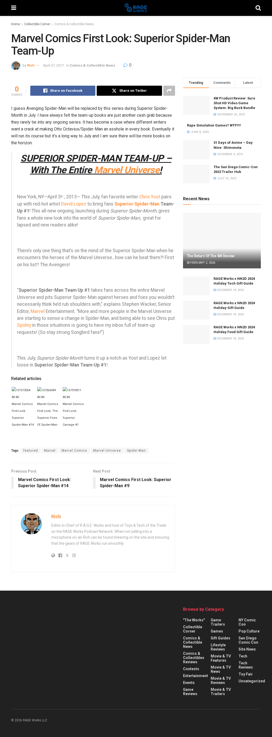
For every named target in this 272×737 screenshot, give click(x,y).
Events (189, 683)
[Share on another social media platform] (169, 91)
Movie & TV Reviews (221, 680)
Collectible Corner (37, 24)
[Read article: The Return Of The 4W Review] (222, 240)
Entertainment (195, 676)
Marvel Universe (126, 170)
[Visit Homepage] (136, 8)
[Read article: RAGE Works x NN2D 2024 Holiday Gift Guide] (196, 310)
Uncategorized (252, 681)
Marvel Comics (74, 450)
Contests (191, 669)
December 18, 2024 (230, 290)
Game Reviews (190, 691)
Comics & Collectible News (74, 24)
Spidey (24, 325)
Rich (31, 65)
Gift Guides (220, 638)
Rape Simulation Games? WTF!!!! (214, 125)
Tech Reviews (246, 665)
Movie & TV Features (221, 658)
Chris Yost (149, 196)
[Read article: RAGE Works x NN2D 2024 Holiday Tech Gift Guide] (196, 285)
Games (217, 631)
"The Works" (194, 620)
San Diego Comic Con (248, 640)
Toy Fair (246, 674)
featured (30, 450)
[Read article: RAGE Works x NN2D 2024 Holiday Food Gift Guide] (196, 334)
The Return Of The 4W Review (211, 256)
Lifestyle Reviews (218, 647)
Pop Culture (249, 631)
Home (15, 24)
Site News (247, 649)
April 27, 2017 (53, 65)
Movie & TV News (221, 669)
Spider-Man (136, 450)
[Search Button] (258, 8)
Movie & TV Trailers (221, 691)
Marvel (38, 311)
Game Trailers (218, 622)
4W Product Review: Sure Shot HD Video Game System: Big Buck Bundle (234, 103)
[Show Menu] (13, 8)
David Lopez (73, 204)
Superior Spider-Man (136, 204)
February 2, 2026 (202, 262)
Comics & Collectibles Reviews (193, 657)
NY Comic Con (247, 622)
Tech (243, 656)
